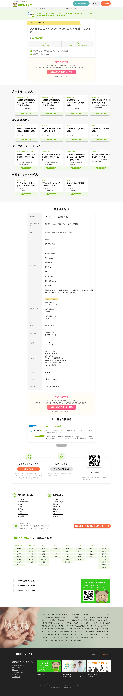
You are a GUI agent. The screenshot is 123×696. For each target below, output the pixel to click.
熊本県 (104, 556)
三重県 (55, 556)
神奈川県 (43, 559)
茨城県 (43, 554)
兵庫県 (67, 551)
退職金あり (21, 506)
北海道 (19, 548)
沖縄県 (104, 567)
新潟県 (31, 548)
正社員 (20, 511)
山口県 (80, 559)
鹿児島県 (103, 565)
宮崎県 (104, 562)
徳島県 (92, 548)
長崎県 (104, 554)
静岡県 (55, 554)
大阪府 (67, 548)
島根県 (80, 551)
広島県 (80, 556)
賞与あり (21, 504)
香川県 (92, 551)
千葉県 (43, 562)
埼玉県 (43, 565)
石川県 (31, 554)
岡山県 (80, 554)
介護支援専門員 (23, 502)
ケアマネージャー (24, 499)
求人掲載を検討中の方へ (19, 665)
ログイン (94, 654)
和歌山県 (67, 562)
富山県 (31, 551)
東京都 (43, 556)
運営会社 (15, 674)
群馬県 (43, 551)
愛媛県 (92, 554)
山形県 (19, 562)
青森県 (19, 551)
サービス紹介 (16, 667)
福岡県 (104, 548)
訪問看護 (21, 516)
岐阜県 (55, 551)
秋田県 (19, 559)
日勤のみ (21, 509)
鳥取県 (80, 548)
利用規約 (15, 670)
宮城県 (19, 556)
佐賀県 (104, 551)
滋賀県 (67, 556)
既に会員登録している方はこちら (61, 76)
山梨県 (31, 559)
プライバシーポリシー (19, 672)
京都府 (67, 554)
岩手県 (19, 554)
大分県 (104, 559)
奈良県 (67, 559)
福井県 (31, 556)
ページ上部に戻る (61, 445)
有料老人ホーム (23, 514)
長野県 (31, 562)
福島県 (19, 565)
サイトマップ (16, 677)
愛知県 (55, 548)
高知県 (92, 556)
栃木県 (43, 548)
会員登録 (105, 654)
